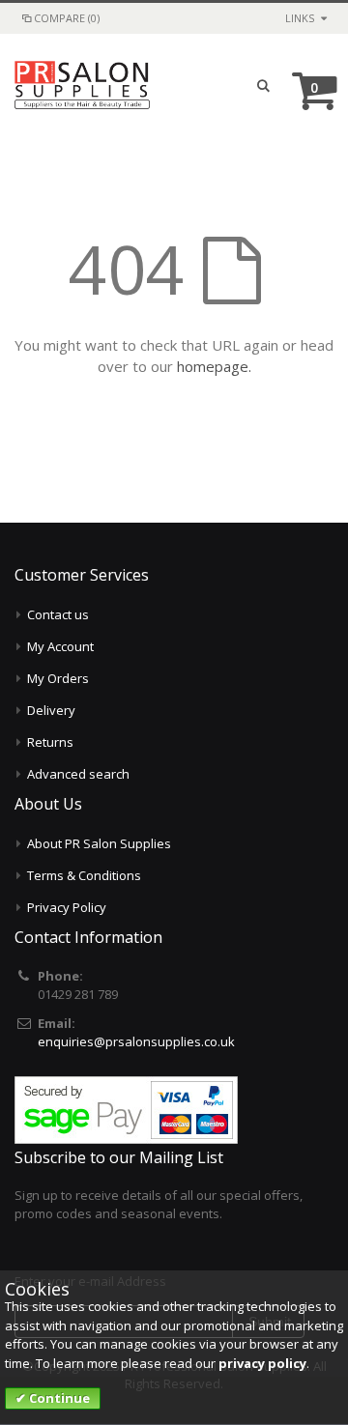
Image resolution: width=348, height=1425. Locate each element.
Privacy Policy (66, 907)
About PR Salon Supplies (99, 843)
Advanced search (78, 774)
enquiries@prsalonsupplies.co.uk (136, 1041)
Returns (50, 742)
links (299, 18)
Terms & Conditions (84, 875)
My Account (60, 646)
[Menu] (227, 84)
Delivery (51, 710)
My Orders (58, 678)
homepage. (214, 366)
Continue (58, 1398)
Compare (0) (67, 18)
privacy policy (262, 1363)
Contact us (58, 614)
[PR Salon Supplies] (82, 85)
